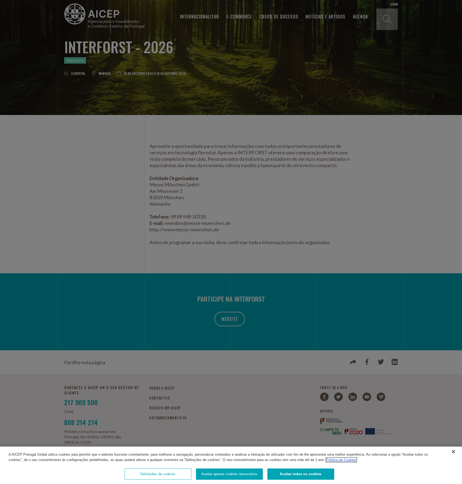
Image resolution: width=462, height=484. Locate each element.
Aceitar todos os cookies (300, 474)
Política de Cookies (341, 460)
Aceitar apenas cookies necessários (229, 474)
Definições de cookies (157, 474)
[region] (231, 465)
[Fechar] (453, 452)
